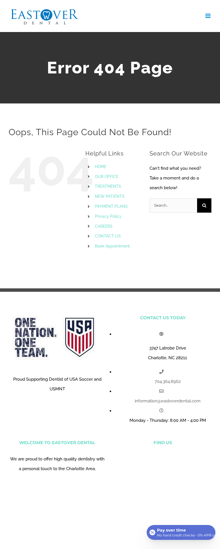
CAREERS (104, 226)
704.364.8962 (168, 381)
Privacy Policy (108, 216)
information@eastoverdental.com (168, 401)
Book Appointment (112, 246)
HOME (100, 166)
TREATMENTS (108, 186)
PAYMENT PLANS (111, 206)
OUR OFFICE (106, 176)
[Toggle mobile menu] (208, 16)
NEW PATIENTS (110, 196)
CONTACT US (108, 236)
